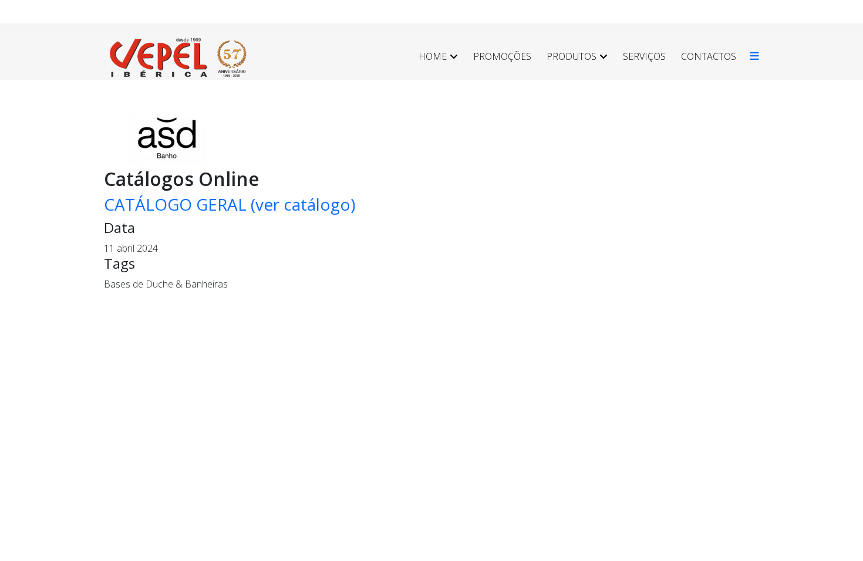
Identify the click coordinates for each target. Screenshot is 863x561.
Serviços (644, 56)
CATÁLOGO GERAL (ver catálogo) (229, 204)
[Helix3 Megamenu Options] (751, 56)
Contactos (708, 56)
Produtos (571, 56)
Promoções (502, 56)
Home (433, 56)
